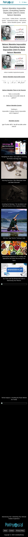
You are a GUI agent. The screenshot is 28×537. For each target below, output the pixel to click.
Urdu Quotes (5, 18)
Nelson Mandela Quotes (14, 22)
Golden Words (15, 18)
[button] (19, 2)
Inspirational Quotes (12, 20)
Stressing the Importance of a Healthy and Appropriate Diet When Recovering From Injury (14, 258)
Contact (11, 530)
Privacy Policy (20, 530)
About (5, 530)
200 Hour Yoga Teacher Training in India (14, 238)
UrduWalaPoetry (19, 535)
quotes (24, 22)
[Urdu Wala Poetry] (8, 2)
